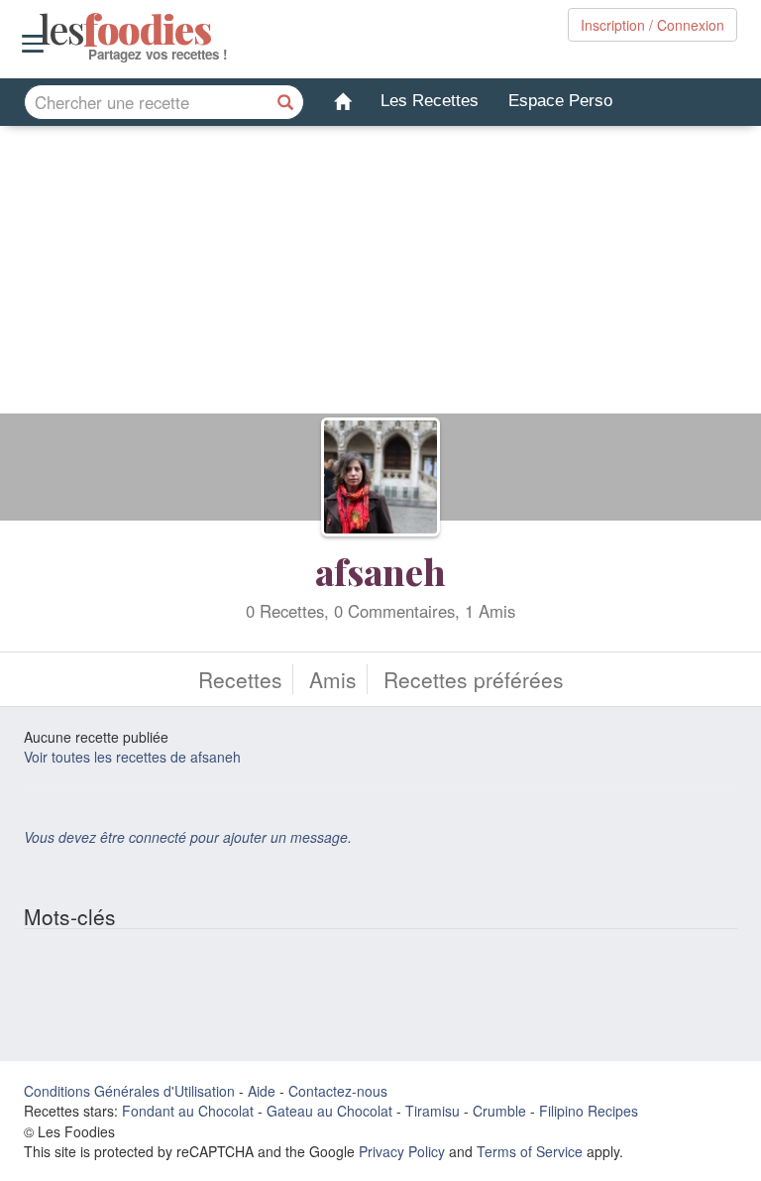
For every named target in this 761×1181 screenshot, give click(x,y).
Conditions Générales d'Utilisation (129, 1091)
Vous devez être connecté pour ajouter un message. (188, 837)
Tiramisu (432, 1111)
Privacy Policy (402, 1151)
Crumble (499, 1111)
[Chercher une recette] (286, 102)
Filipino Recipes (588, 1111)
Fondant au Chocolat (188, 1111)
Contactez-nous (337, 1091)
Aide (261, 1091)
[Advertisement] (380, 274)
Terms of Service (530, 1151)
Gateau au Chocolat (329, 1111)
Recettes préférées (473, 679)
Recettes (240, 679)
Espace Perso (560, 100)
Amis (333, 679)
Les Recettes (429, 100)
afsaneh (380, 571)
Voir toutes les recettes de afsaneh (132, 757)
